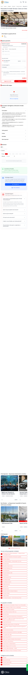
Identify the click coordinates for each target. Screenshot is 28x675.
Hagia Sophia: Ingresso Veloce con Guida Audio (11, 624)
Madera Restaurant (6, 584)
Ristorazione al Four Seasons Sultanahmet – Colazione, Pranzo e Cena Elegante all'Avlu (14, 554)
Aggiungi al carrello (7, 81)
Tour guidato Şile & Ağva (7, 634)
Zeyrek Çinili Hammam (7, 622)
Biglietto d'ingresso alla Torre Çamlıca (9, 645)
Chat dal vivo (16, 184)
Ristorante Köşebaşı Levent (7, 568)
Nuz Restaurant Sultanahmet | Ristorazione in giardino (12, 556)
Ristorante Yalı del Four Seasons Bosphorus (10, 590)
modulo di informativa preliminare (15, 71)
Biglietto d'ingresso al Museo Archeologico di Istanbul (12, 650)
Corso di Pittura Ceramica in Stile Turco (9, 611)
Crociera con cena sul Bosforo (8, 641)
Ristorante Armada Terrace (8, 565)
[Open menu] (25, 2)
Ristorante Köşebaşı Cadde (7, 572)
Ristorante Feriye (6, 563)
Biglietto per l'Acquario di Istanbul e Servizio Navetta (12, 639)
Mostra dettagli (24, 30)
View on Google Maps (14, 98)
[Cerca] (21, 2)
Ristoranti (4, 657)
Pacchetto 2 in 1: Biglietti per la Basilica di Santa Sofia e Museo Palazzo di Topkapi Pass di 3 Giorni (13, 619)
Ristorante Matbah (6, 593)
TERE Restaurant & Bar (7, 577)
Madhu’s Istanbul (6, 595)
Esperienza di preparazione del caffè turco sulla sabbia (12, 632)
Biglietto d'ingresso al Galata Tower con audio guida (12, 607)
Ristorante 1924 (5, 586)
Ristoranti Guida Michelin (7, 662)
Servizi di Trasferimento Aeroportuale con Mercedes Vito (12, 616)
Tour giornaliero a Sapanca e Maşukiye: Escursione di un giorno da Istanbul (14, 627)
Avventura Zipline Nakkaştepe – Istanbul (10, 648)
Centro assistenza (16, 187)
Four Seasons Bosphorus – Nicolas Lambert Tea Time (12, 561)
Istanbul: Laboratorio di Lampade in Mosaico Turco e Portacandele (14, 604)
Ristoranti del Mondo (6, 659)
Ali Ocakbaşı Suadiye (6, 579)
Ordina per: (3, 156)
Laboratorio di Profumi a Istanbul (8, 609)
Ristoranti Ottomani (6, 664)
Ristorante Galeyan (6, 559)
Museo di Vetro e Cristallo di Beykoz (9, 643)
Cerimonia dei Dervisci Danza (8, 629)
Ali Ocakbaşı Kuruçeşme (7, 581)
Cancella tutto (23, 43)
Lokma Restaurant (6, 570)
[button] (14, 19)
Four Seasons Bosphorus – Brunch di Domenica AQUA (12, 597)
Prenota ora (20, 81)
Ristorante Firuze (6, 588)
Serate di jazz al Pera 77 (7, 636)
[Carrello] (23, 2)
